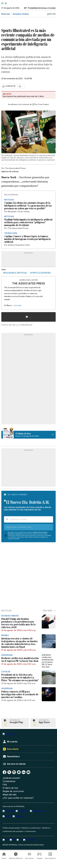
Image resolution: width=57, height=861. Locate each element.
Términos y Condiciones (15, 534)
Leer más (17, 305)
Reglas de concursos (13, 791)
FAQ (5, 784)
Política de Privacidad (40, 532)
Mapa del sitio (9, 794)
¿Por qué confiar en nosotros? (18, 798)
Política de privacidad (11, 828)
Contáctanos (9, 781)
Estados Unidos (21, 14)
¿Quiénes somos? (11, 778)
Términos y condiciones (30, 828)
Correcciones (30, 831)
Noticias (5, 14)
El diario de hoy (10, 788)
